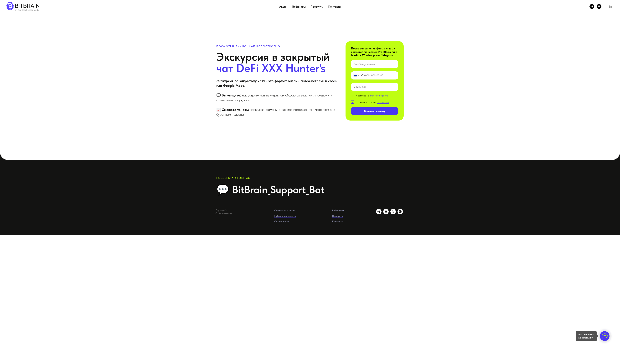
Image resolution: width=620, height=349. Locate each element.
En (610, 6)
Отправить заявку (374, 110)
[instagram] (400, 213)
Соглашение (281, 221)
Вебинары (299, 6)
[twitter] (393, 213)
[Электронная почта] (599, 6)
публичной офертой (379, 95)
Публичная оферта (285, 215)
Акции (283, 6)
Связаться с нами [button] (284, 210)
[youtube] (386, 213)
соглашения (383, 102)
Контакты (334, 6)
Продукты (316, 6)
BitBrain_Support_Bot (278, 189)
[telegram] (591, 6)
